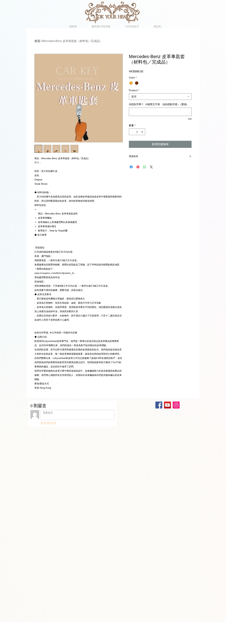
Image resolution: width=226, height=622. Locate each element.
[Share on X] (151, 167)
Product (134, 90)
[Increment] (142, 132)
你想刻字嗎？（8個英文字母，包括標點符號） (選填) (158, 104)
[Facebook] (158, 405)
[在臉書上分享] (131, 167)
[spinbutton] (137, 132)
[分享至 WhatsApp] (144, 167)
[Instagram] (176, 405)
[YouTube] (167, 405)
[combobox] (160, 96)
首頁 (37, 40)
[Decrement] (131, 132)
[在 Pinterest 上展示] (138, 167)
